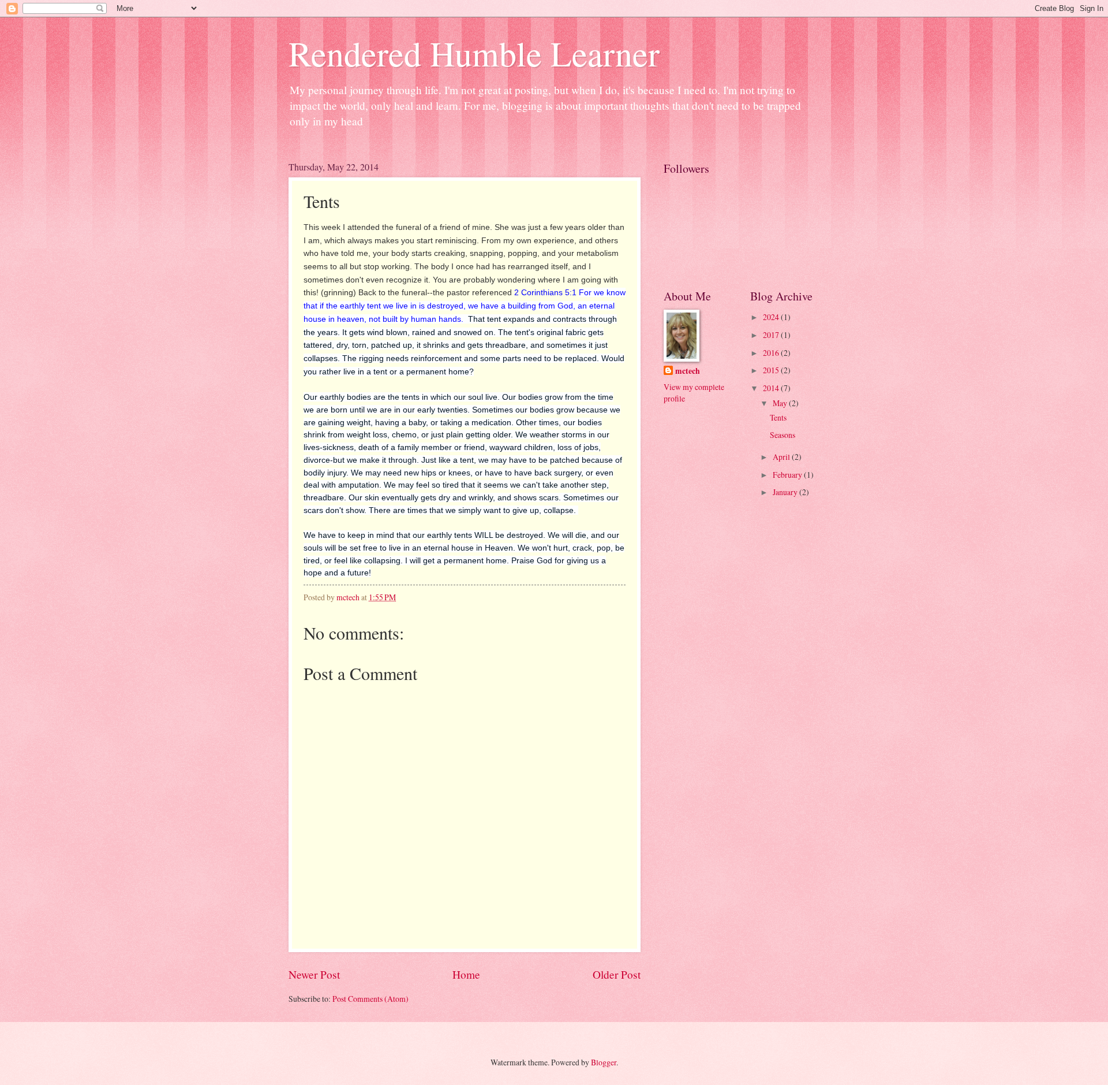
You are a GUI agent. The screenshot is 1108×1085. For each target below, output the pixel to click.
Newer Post (314, 974)
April (782, 456)
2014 (772, 387)
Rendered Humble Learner (474, 53)
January (786, 491)
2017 (772, 334)
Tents (778, 417)
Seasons (782, 434)
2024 (772, 316)
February (788, 474)
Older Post (617, 974)
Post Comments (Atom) (370, 998)
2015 (772, 370)
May (781, 402)
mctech (687, 371)
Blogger (603, 1062)
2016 (772, 352)
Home (466, 974)
